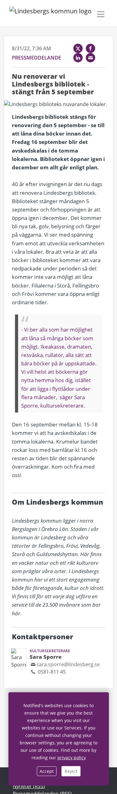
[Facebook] (90, 48)
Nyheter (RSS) (29, 786)
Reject (71, 771)
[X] (78, 48)
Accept (47, 771)
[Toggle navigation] (100, 14)
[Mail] (90, 57)
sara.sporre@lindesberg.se (68, 664)
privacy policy (71, 758)
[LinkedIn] (78, 57)
